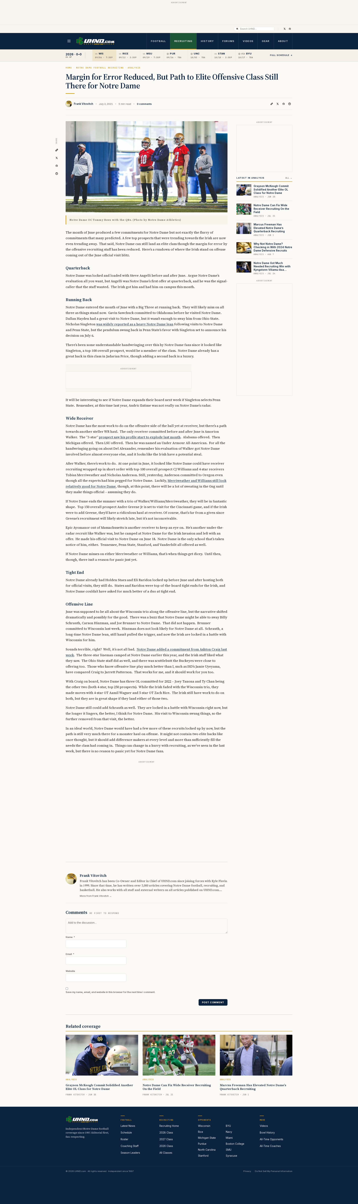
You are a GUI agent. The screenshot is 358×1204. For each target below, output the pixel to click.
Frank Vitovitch (83, 103)
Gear (265, 41)
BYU (228, 1125)
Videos (248, 41)
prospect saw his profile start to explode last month (139, 437)
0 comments (144, 103)
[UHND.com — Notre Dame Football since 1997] (95, 41)
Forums (228, 41)
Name (70, 937)
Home (69, 67)
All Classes (165, 1152)
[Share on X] (277, 104)
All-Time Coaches (270, 1146)
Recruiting (183, 41)
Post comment (213, 1002)
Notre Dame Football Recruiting (100, 67)
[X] (284, 28)
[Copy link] (271, 104)
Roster (124, 1139)
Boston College (235, 1143)
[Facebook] (289, 28)
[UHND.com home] (82, 1119)
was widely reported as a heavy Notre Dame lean (134, 324)
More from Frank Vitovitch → (96, 896)
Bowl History (267, 1132)
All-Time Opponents (271, 1139)
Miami (229, 1137)
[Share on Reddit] (289, 104)
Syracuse (231, 1155)
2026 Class (166, 1146)
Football (158, 41)
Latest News (128, 1125)
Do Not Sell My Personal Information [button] (273, 1171)
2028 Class (166, 1132)
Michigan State (207, 1137)
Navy (229, 1131)
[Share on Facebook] (283, 104)
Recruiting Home (169, 1125)
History (207, 41)
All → (288, 178)
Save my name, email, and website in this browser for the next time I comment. (110, 992)
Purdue (202, 1143)
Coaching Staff (130, 1146)
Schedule (126, 1132)
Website (70, 971)
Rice (200, 1131)
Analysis (134, 67)
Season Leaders (130, 1152)
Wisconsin (204, 1125)
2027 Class (166, 1139)
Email (70, 954)
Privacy (247, 1171)
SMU (228, 1149)
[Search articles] (237, 29)
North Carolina (207, 1149)
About (283, 41)
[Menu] (69, 41)
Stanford (203, 1155)
